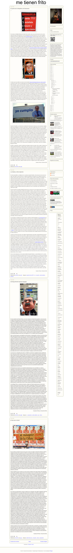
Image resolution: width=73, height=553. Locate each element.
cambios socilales (59, 363)
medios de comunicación (60, 249)
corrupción (38, 275)
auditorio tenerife (59, 392)
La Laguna (59, 260)
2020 (51, 67)
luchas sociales (60, 257)
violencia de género (59, 381)
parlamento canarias (59, 352)
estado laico (59, 341)
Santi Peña (53, 173)
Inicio (30, 541)
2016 (51, 72)
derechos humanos (59, 334)
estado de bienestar (59, 383)
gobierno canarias (59, 345)
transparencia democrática (60, 262)
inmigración (59, 298)
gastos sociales (59, 371)
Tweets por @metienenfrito (54, 31)
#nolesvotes (59, 251)
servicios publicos (59, 287)
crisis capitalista (59, 227)
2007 (51, 109)
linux (58, 394)
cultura (38, 537)
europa (59, 291)
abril (52, 99)
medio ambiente (42, 275)
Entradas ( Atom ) (31, 544)
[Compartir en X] (13, 165)
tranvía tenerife (60, 310)
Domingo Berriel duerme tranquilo (19, 281)
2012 (51, 78)
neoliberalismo (60, 308)
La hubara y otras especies (17, 172)
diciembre (52, 80)
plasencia (59, 386)
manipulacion (60, 252)
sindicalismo (60, 317)
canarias (59, 313)
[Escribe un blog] (12, 165)
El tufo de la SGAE (15, 420)
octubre (52, 83)
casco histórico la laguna (60, 275)
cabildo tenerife (59, 332)
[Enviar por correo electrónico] (10, 165)
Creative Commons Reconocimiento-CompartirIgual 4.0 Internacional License (56, 203)
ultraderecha (60, 254)
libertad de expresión (59, 230)
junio (52, 96)
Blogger (51, 550)
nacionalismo (60, 346)
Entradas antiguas (43, 541)
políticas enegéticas (59, 377)
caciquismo (59, 361)
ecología (59, 322)
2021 (51, 65)
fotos (58, 365)
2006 (51, 110)
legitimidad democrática (60, 235)
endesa (59, 336)
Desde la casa (56, 138)
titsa (58, 355)
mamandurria (42, 537)
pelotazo (59, 299)
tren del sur (59, 378)
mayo (52, 98)
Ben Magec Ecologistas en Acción (55, 188)
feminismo (59, 342)
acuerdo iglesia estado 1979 (60, 281)
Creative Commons (57, 54)
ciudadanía (59, 303)
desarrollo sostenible (59, 296)
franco (59, 277)
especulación (60, 241)
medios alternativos (59, 266)
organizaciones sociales (60, 294)
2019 (51, 68)
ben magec (59, 273)
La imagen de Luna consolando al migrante (58, 131)
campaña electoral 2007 (30, 275)
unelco (59, 318)
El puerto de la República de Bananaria (20, 8)
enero (52, 103)
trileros (59, 247)
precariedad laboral (59, 325)
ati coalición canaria (59, 239)
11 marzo (59, 357)
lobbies (59, 373)
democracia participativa (59, 321)
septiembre (53, 84)
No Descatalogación (53, 180)
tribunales (12, 276)
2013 (51, 76)
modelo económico (59, 271)
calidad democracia (29, 537)
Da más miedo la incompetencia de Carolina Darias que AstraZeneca (57, 123)
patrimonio (59, 374)
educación (59, 285)
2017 (51, 71)
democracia (59, 245)
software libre (60, 388)
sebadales (59, 348)
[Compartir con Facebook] (14, 165)
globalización (60, 305)
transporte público (59, 330)
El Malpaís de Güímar (53, 186)
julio (52, 87)
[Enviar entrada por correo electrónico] (16, 273)
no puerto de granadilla (60, 232)
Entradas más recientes (15, 541)
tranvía (59, 369)
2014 (51, 75)
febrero (52, 102)
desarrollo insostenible (59, 269)
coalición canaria (59, 283)
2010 (51, 105)
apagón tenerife (59, 359)
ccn (35, 275)
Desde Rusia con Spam (54, 183)
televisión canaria (59, 327)
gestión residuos (59, 367)
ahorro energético (59, 302)
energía (59, 339)
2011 (51, 79)
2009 (51, 106)
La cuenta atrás (56, 145)
